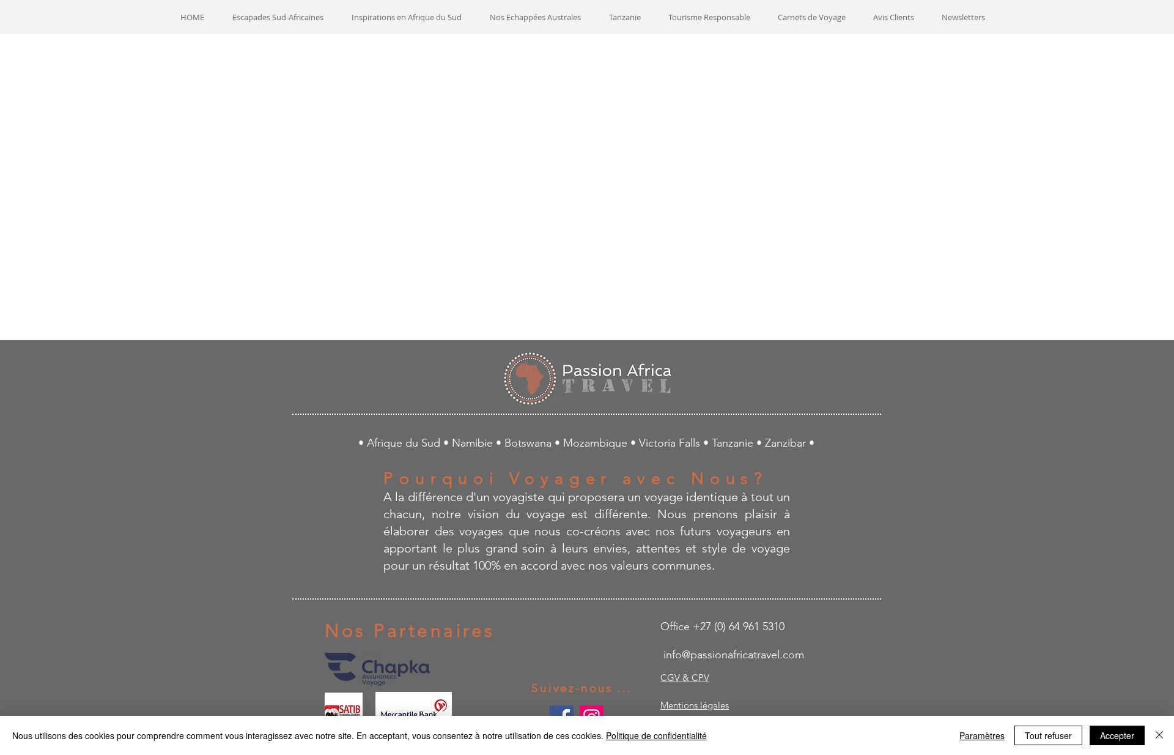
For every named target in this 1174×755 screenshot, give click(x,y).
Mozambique (596, 443)
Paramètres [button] (982, 735)
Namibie (474, 443)
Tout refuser (1048, 735)
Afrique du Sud (405, 443)
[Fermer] (1159, 735)
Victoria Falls (671, 443)
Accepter (1117, 735)
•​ (760, 443)
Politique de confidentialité (656, 735)
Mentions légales (694, 705)
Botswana (529, 443)
